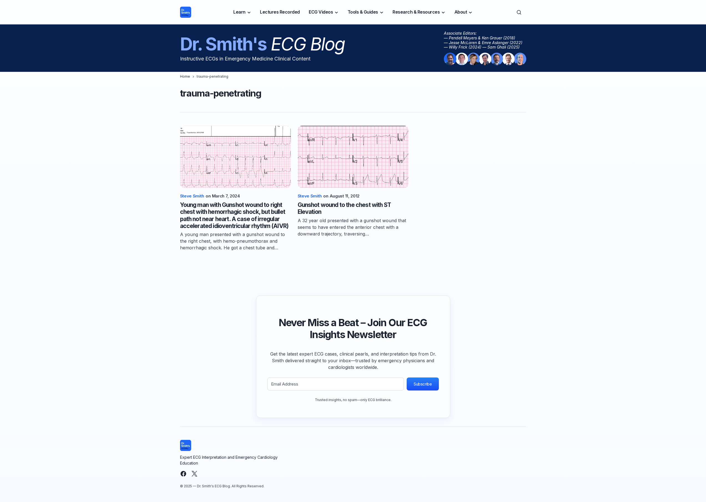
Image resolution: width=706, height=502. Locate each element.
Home (185, 76)
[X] (194, 473)
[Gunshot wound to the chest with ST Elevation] (353, 157)
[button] (519, 12)
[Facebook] (183, 473)
